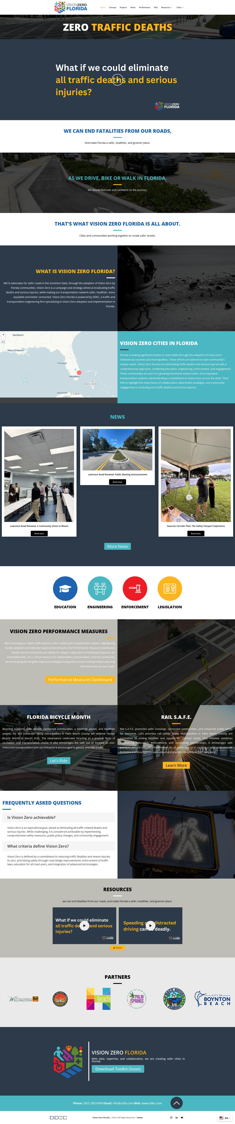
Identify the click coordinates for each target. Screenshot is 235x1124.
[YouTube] (182, 1117)
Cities (179, 7)
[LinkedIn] (176, 1117)
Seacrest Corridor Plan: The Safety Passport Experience (196, 526)
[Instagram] (171, 1117)
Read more (39, 533)
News (132, 7)
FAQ (156, 7)
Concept (112, 7)
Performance (144, 7)
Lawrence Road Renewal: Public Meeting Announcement (117, 474)
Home (102, 7)
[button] (117, 80)
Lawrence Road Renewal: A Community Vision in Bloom (39, 526)
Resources (165, 7)
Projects (123, 7)
